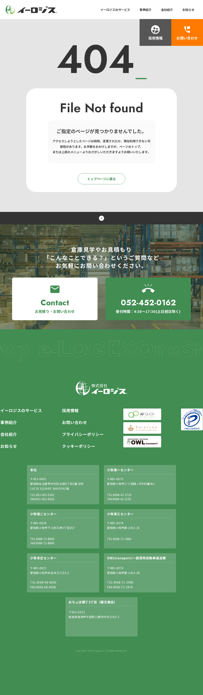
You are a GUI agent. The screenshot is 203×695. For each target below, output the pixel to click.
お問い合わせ (74, 422)
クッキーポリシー (78, 446)
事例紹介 (145, 9)
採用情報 (70, 410)
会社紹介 (167, 9)
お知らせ (188, 9)
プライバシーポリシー (83, 434)
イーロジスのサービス (115, 9)
